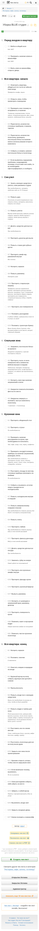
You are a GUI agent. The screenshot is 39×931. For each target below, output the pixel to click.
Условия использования (25, 923)
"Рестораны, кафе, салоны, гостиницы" (19, 869)
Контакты (22, 925)
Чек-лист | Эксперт (11, 905)
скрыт (22, 826)
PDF (9, 16)
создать (30, 16)
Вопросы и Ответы (11, 923)
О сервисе (12, 918)
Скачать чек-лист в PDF (18, 843)
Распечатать (18, 838)
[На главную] (3, 8)
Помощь (15, 925)
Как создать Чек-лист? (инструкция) (19, 920)
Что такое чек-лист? (23, 918)
